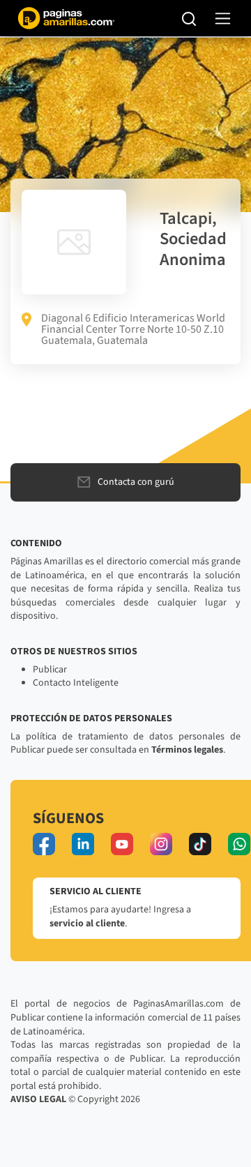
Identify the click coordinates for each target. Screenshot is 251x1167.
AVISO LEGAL (38, 1099)
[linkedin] (83, 844)
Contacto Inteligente (76, 683)
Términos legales (187, 750)
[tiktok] (200, 844)
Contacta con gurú (136, 482)
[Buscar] (189, 18)
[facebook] (44, 844)
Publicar (50, 670)
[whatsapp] (239, 844)
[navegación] (223, 18)
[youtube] (122, 844)
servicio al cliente (87, 924)
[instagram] (161, 844)
